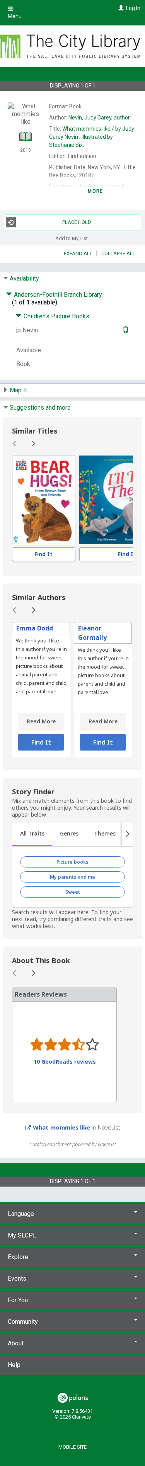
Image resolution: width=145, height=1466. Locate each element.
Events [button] (17, 1278)
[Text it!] (125, 330)
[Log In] (120, 8)
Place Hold (76, 222)
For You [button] (18, 1300)
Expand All (78, 253)
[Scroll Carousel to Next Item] (33, 443)
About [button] (16, 1343)
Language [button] (21, 1213)
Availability (24, 278)
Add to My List (71, 238)
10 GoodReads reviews (65, 1061)
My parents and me (72, 877)
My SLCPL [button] (22, 1235)
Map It (18, 390)
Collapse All (118, 253)
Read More (41, 721)
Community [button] (23, 1321)
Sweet (72, 892)
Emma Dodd (34, 628)
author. (99, 117)
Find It (43, 554)
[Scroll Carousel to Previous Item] (15, 443)
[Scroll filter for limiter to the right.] (127, 834)
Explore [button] (18, 1257)
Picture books (72, 862)
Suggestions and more (40, 407)
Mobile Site (72, 1447)
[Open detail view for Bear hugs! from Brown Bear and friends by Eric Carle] (43, 500)
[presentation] (43, 500)
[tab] (32, 834)
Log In (133, 8)
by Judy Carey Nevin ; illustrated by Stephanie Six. (91, 137)
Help (14, 1364)
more (95, 191)
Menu (15, 16)
